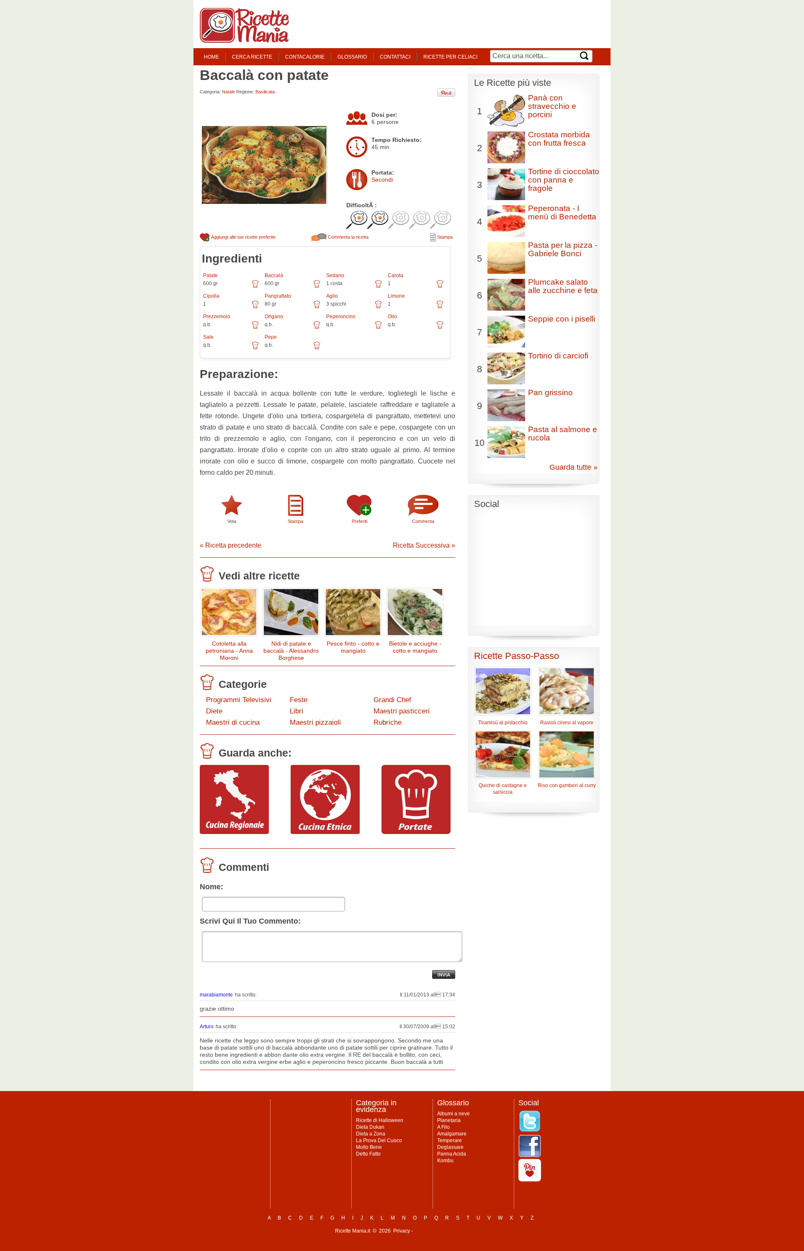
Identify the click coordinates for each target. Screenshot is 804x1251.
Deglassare (450, 1147)
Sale (208, 337)
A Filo (443, 1127)
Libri (296, 711)
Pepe (271, 337)
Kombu (445, 1160)
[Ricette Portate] (416, 832)
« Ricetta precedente (230, 545)
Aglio (332, 296)
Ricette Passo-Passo (516, 656)
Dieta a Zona (370, 1134)
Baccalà (274, 275)
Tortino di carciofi (558, 355)
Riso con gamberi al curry (567, 785)
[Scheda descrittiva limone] (440, 307)
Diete (214, 711)
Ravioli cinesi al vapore (566, 723)
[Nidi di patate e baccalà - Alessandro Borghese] (291, 614)
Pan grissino (550, 392)
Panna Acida (451, 1154)
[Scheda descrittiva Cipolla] (255, 307)
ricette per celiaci (450, 57)
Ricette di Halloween (379, 1120)
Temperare (449, 1140)
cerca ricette (252, 57)
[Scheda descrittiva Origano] (317, 328)
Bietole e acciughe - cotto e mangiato (415, 647)
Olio (392, 316)
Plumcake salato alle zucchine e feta (563, 286)
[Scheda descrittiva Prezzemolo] (255, 328)
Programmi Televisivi (238, 699)
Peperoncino (341, 316)
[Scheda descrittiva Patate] (255, 287)
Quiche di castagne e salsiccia (503, 789)
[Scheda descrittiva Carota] (440, 287)
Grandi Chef (392, 699)
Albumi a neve (453, 1114)
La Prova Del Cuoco (379, 1140)
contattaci (395, 57)
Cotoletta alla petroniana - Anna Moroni (229, 650)
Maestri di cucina (233, 722)
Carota (395, 275)
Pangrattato (278, 296)
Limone (396, 296)
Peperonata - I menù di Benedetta (562, 212)
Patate (210, 275)
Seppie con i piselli (561, 318)
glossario (352, 57)
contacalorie (305, 57)
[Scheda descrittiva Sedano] (378, 287)
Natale (228, 91)
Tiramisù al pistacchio (503, 723)
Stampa (444, 236)
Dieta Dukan (370, 1127)
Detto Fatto (368, 1154)
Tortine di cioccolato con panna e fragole (563, 180)
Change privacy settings (441, 1231)
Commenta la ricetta (347, 236)
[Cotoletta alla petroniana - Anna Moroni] (229, 614)
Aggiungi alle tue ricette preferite (243, 236)
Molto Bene (369, 1147)
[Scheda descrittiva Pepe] (317, 348)
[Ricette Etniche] (325, 832)
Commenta (423, 521)
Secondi (382, 179)
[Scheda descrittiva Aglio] (378, 307)
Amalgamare (451, 1134)
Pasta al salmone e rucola (562, 433)
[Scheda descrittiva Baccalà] (317, 287)
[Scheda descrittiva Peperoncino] (378, 328)
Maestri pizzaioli (315, 722)
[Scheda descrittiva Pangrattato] (317, 307)
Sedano (335, 275)
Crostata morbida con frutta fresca (559, 138)
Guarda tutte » (573, 467)
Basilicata (265, 91)
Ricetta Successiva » (424, 545)
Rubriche (388, 722)
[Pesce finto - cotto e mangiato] (353, 614)
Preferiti (359, 521)
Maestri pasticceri (402, 711)
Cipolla (211, 296)
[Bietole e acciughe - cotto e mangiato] (415, 614)
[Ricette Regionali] (234, 832)
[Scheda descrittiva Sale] (255, 348)
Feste (298, 699)
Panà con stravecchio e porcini (552, 106)
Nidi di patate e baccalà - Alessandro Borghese (291, 650)
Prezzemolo (216, 316)
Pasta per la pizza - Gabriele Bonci (562, 249)
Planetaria (449, 1120)
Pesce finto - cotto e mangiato (353, 647)
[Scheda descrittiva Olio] (440, 328)
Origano (274, 316)
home (211, 57)
